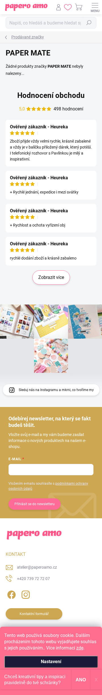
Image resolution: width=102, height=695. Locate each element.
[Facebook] (11, 594)
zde (79, 648)
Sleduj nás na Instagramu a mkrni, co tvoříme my (56, 390)
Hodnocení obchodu (51, 95)
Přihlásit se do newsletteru (34, 504)
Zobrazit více (51, 277)
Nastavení (51, 661)
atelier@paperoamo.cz (37, 567)
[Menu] (95, 7)
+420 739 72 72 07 (33, 578)
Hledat (89, 23)
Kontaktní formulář (34, 614)
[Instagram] (25, 594)
